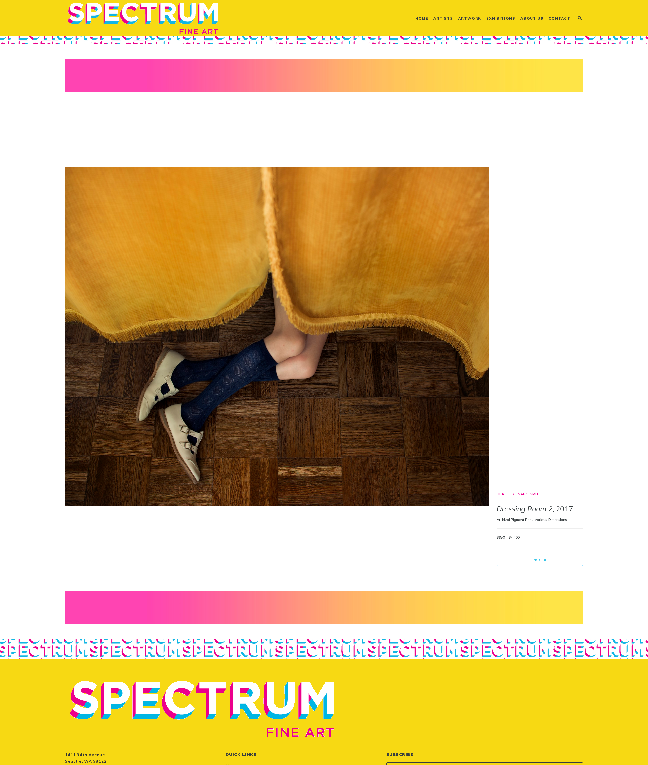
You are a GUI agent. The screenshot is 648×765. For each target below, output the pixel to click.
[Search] (580, 18)
